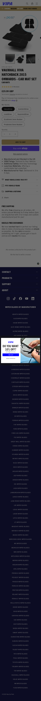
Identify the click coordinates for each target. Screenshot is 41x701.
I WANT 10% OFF (10, 354)
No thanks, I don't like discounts (10, 358)
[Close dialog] (39, 339)
